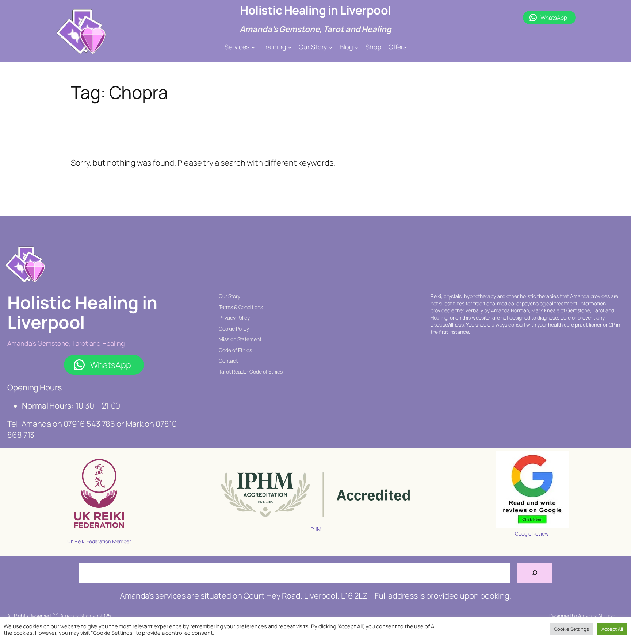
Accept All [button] (612, 629)
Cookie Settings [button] (571, 629)
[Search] (534, 573)
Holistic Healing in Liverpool (315, 10)
